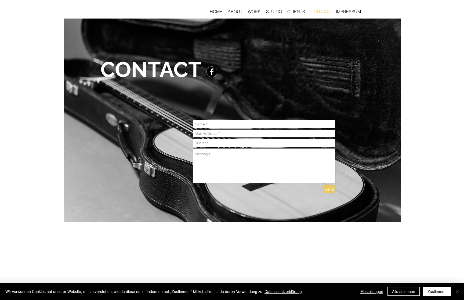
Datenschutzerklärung (283, 291)
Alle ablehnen (403, 291)
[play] (390, 217)
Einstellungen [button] (371, 291)
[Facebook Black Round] (211, 71)
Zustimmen (437, 291)
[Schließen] (457, 291)
